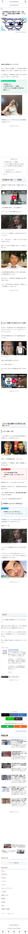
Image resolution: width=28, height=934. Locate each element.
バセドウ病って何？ (9, 169)
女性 (18, 676)
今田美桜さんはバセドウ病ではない (13, 171)
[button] (18, 718)
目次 (12, 159)
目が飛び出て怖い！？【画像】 (11, 161)
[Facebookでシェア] (5, 583)
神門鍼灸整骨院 (7, 455)
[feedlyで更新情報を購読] (9, 672)
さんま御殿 (12, 676)
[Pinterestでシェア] (23, 583)
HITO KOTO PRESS (13, 650)
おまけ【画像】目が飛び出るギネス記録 (14, 163)
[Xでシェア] (5, 579)
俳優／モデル (5, 676)
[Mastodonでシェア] (11, 579)
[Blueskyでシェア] (17, 579)
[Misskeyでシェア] (23, 579)
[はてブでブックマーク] (11, 583)
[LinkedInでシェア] (11, 587)
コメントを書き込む (14, 862)
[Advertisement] (14, 47)
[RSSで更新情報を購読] (11, 672)
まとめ (5, 174)
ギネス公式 (7, 356)
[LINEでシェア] (17, 583)
